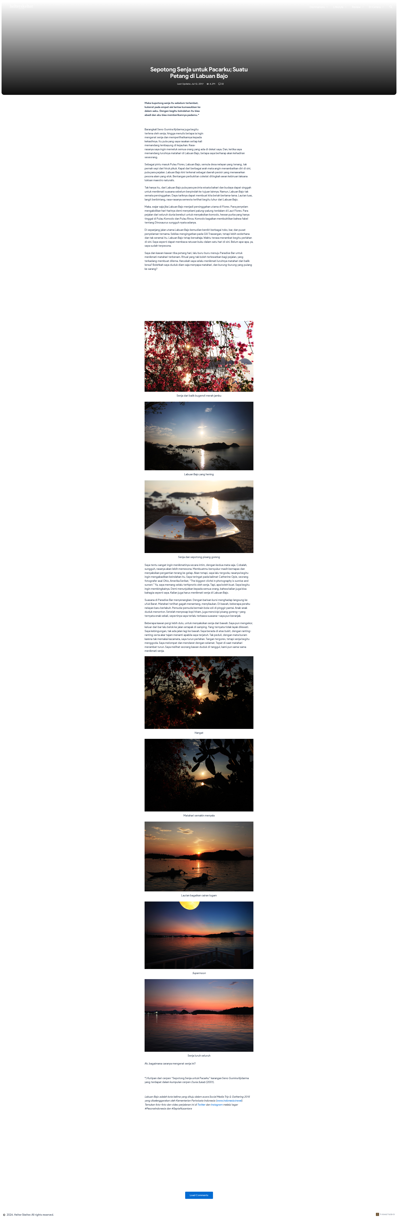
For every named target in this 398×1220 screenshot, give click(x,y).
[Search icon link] (391, 7)
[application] (326, 7)
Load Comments (199, 1195)
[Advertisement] (230, 123)
